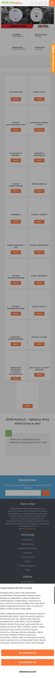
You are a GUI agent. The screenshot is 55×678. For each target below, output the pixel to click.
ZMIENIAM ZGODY (27, 672)
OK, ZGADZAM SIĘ (27, 653)
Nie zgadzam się (27, 662)
